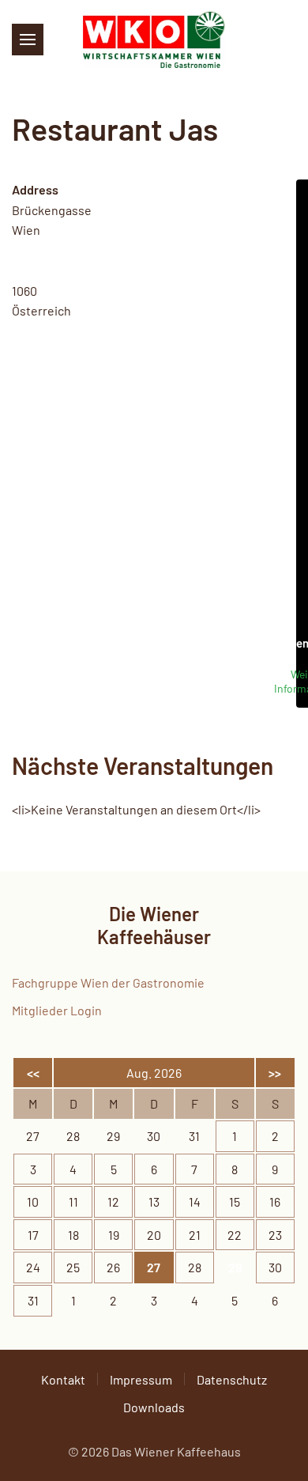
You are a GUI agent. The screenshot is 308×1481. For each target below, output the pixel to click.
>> (275, 1072)
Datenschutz (232, 1379)
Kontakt (63, 1379)
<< (33, 1072)
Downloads (154, 1407)
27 (153, 1267)
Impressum (141, 1379)
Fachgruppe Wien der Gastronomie (108, 982)
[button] (27, 39)
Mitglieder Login (57, 1010)
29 (235, 1267)
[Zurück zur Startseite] (154, 39)
